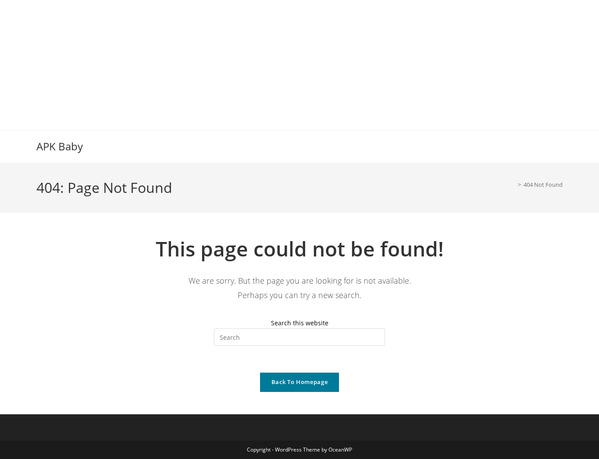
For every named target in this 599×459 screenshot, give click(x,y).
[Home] (513, 185)
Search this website (299, 323)
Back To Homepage (299, 382)
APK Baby (59, 146)
